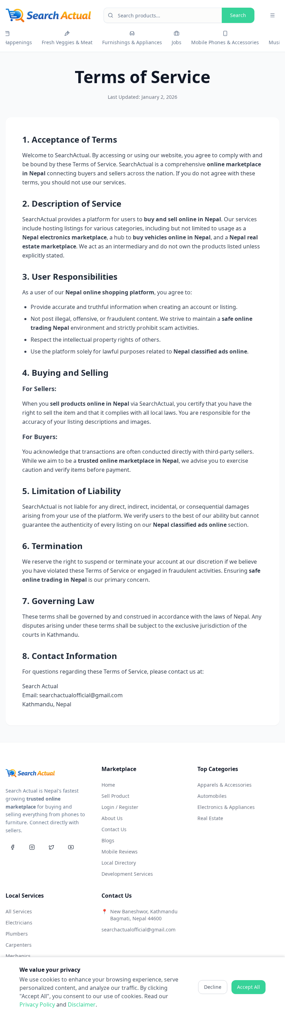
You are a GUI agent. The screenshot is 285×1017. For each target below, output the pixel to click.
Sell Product (115, 796)
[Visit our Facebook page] (12, 847)
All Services (19, 911)
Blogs (107, 840)
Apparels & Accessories (224, 784)
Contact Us (114, 829)
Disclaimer (82, 1004)
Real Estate (210, 818)
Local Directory (118, 862)
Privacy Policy (37, 1004)
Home (108, 784)
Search (238, 15)
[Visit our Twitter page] (51, 847)
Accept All (248, 987)
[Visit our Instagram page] (32, 847)
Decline (212, 987)
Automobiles (212, 796)
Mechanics (18, 956)
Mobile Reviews (119, 851)
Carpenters (19, 944)
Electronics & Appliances (226, 807)
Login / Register (119, 807)
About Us (112, 818)
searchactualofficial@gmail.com (138, 929)
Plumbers (17, 933)
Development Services (127, 874)
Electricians (19, 922)
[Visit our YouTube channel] (71, 847)
